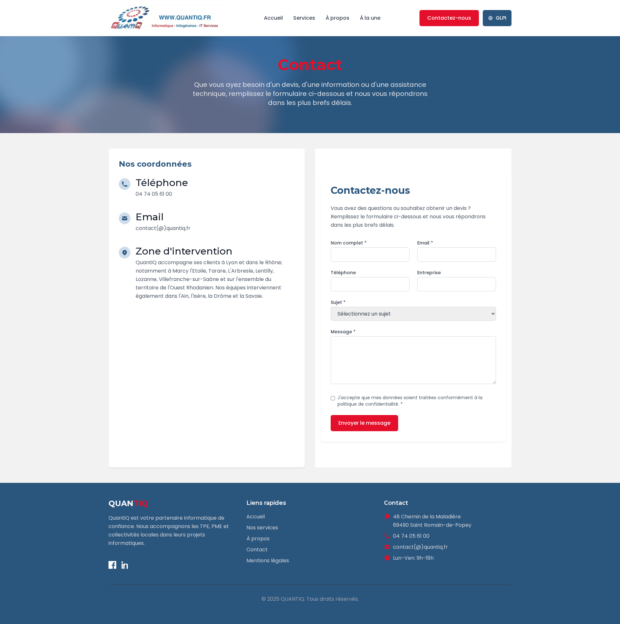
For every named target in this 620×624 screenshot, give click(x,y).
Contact (257, 549)
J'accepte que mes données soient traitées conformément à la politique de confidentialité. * (409, 400)
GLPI (501, 18)
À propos (337, 18)
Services (304, 18)
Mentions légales (267, 560)
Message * (343, 331)
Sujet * (338, 302)
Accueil (273, 18)
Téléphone (343, 272)
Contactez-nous (449, 18)
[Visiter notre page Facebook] (112, 565)
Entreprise (429, 272)
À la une (370, 18)
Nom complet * (349, 243)
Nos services (262, 527)
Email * (425, 243)
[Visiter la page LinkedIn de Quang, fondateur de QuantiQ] (125, 565)
